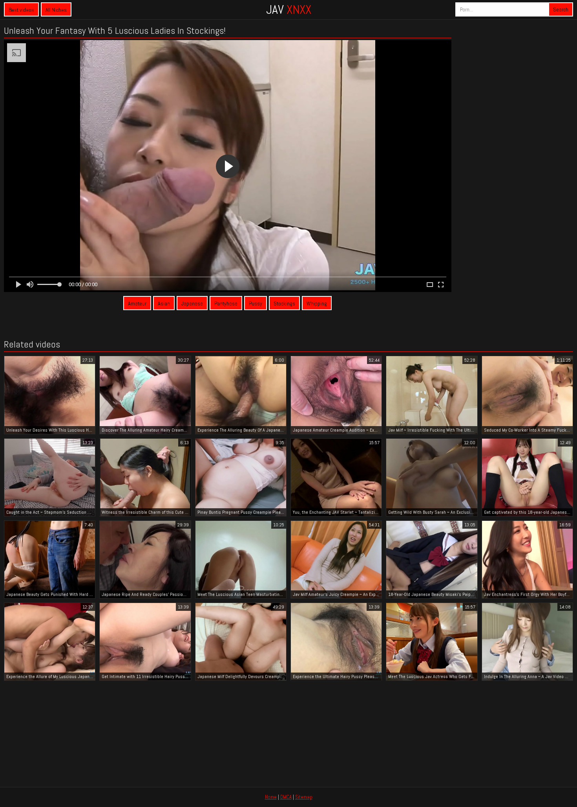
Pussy (255, 303)
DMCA (286, 797)
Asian (164, 303)
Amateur (137, 303)
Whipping (317, 303)
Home (271, 797)
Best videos (21, 9)
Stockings (284, 303)
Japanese (192, 303)
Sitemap (303, 797)
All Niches (56, 9)
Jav (288, 9)
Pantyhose (225, 303)
